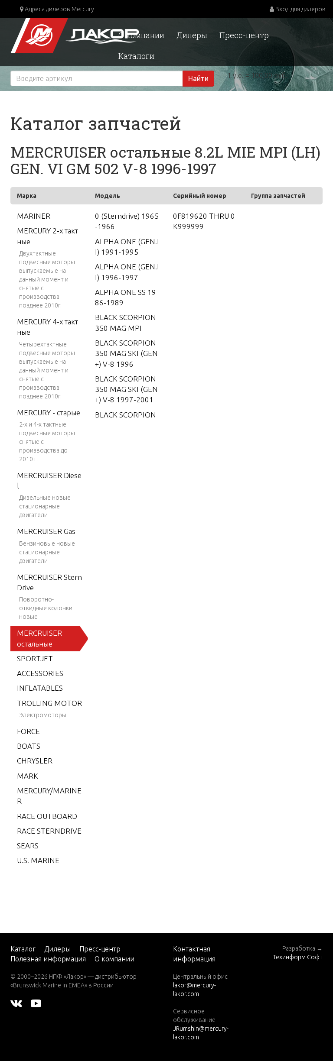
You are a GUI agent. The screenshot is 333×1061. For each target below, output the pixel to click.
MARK (27, 776)
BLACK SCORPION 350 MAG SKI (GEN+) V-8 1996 (126, 353)
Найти (198, 78)
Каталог (23, 949)
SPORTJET (35, 658)
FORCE (28, 731)
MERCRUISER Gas (46, 531)
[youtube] (36, 1002)
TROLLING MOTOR (49, 703)
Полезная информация (48, 959)
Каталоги (136, 56)
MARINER (33, 216)
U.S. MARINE (38, 860)
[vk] (16, 1002)
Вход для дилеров (300, 9)
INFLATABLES (40, 688)
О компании (141, 35)
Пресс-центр (244, 35)
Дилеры (191, 35)
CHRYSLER (34, 761)
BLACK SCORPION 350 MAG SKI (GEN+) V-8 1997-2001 (126, 389)
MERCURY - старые (48, 412)
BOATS (28, 746)
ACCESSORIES (40, 673)
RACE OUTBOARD (47, 816)
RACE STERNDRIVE (49, 831)
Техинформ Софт (298, 957)
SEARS (28, 845)
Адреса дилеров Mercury (58, 9)
